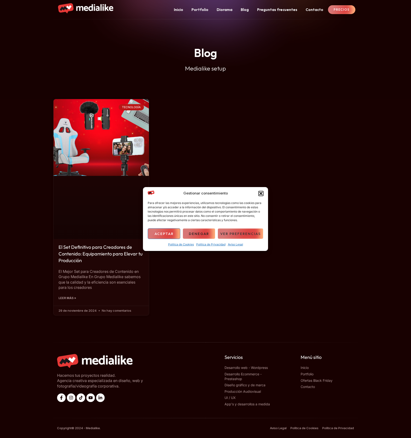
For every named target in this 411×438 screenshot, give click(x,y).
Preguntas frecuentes (277, 9)
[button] (261, 193)
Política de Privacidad (210, 244)
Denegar (199, 233)
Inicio (178, 9)
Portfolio (199, 9)
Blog (245, 9)
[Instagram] (71, 397)
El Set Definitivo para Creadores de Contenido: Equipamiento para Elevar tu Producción (100, 253)
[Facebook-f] (61, 397)
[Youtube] (90, 397)
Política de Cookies (181, 244)
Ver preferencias (240, 233)
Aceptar (164, 233)
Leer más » (67, 298)
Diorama (224, 9)
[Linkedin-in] (100, 397)
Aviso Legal (235, 244)
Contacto (314, 9)
